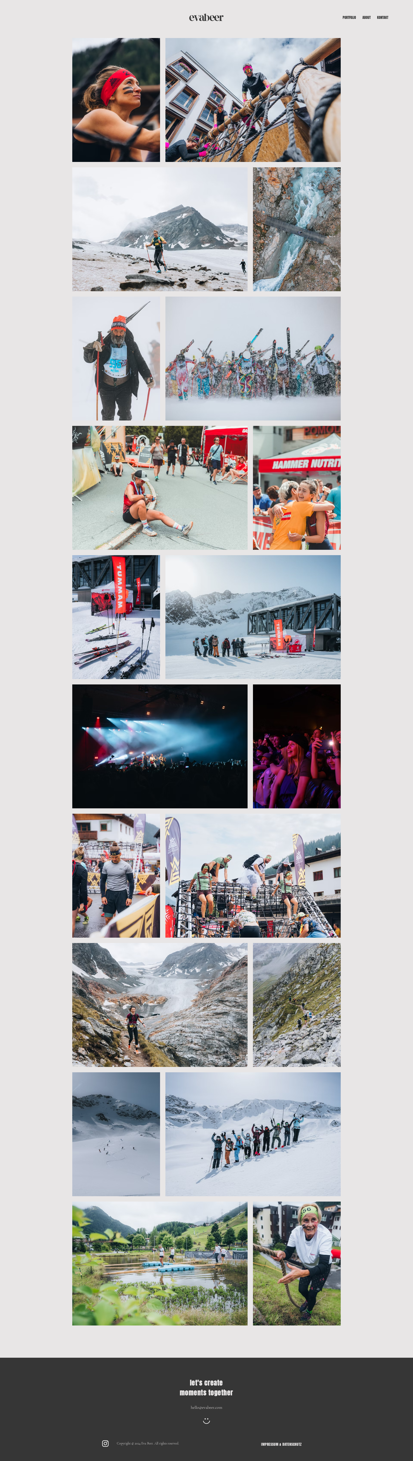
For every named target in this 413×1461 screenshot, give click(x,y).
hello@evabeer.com (206, 1407)
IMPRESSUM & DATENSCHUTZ (281, 1444)
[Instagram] (105, 1443)
